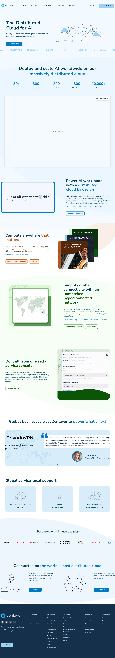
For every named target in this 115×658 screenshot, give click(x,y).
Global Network (47, 5)
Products (23, 5)
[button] (59, 373)
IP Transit (103, 320)
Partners (61, 5)
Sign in (92, 5)
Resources (72, 5)
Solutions (34, 5)
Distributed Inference (74, 206)
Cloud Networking (70, 320)
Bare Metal (9, 255)
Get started (106, 6)
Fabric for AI (99, 206)
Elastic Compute (22, 255)
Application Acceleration (88, 320)
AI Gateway (88, 206)
